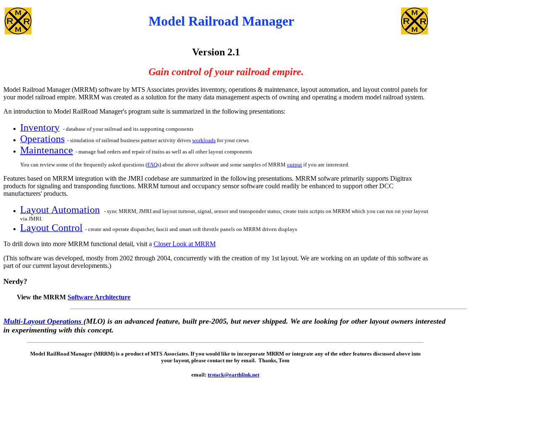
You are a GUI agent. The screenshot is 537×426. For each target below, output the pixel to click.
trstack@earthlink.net (233, 374)
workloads (204, 140)
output (294, 164)
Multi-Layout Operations (43, 321)
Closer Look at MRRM (185, 243)
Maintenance (46, 150)
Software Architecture (99, 297)
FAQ (152, 164)
